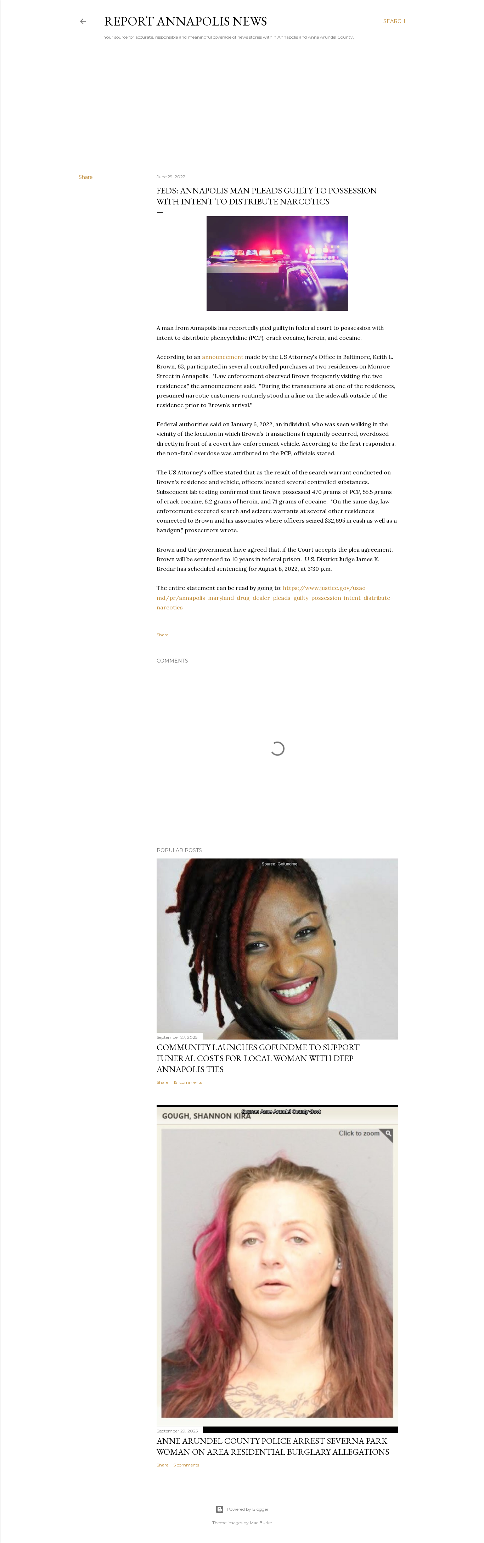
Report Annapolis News (185, 21)
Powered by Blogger (248, 1509)
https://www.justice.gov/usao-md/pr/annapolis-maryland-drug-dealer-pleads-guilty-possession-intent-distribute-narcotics (275, 597)
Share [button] (86, 177)
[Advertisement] (242, 106)
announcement (222, 356)
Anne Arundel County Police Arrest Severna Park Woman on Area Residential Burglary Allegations (273, 1446)
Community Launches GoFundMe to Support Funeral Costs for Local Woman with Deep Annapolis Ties (258, 1058)
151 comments (188, 1082)
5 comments (186, 1465)
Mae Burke (261, 1522)
